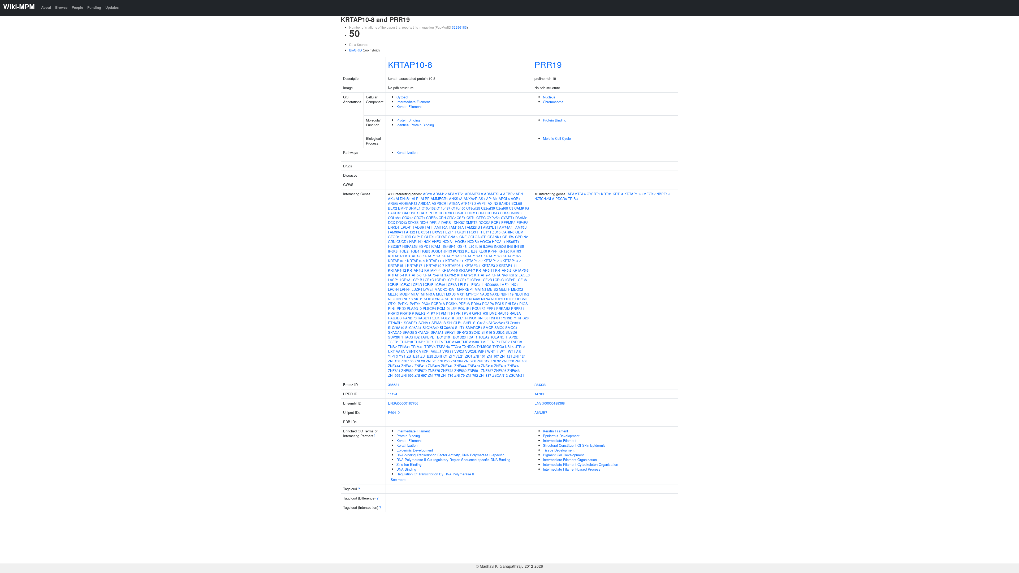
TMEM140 (452, 341)
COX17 (407, 217)
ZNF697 (420, 375)
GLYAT (442, 236)
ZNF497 (513, 365)
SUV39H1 (395, 337)
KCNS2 (458, 251)
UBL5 (509, 346)
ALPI (416, 198)
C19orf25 (473, 208)
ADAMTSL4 (493, 193)
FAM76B (520, 227)
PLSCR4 (429, 308)
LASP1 (393, 279)
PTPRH (457, 313)
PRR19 (548, 64)
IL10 (471, 246)
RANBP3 (410, 317)
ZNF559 (407, 370)
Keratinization (406, 152)
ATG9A (454, 203)
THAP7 (419, 341)
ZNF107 (493, 356)
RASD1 (423, 317)
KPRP (493, 251)
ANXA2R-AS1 (474, 198)
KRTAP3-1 (472, 265)
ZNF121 (506, 356)
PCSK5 (451, 303)
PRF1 (490, 308)
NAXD (494, 294)
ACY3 (427, 193)
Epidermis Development (414, 450)
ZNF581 (474, 370)
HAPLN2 (415, 241)
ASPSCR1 (440, 203)
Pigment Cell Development (563, 454)
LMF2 (504, 284)
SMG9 (499, 327)
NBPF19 (506, 294)
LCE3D (416, 284)
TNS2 (392, 346)
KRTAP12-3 (492, 260)
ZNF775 (434, 375)
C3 (511, 208)
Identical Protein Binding (415, 124)
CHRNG (493, 212)
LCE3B (393, 284)
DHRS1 (447, 222)
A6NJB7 (540, 412)
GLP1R (417, 236)
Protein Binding (408, 120)
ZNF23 (431, 360)
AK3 (391, 198)
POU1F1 (464, 308)
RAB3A (515, 313)
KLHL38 (471, 251)
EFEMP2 (508, 222)
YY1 (402, 356)
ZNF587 (487, 370)
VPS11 (447, 351)
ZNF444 (460, 365)
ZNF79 (459, 375)
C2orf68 (502, 208)
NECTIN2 (522, 294)
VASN (400, 351)
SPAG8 (408, 332)
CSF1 (461, 217)
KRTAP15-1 (397, 265)
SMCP (488, 327)
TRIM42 (417, 346)
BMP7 (403, 208)
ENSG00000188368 (549, 403)
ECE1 (495, 222)
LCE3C (405, 284)
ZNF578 (447, 370)
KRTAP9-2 (448, 274)
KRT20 (504, 251)
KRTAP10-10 (451, 255)
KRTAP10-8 (410, 64)
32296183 (459, 27)
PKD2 (401, 308)
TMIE (484, 341)
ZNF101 (479, 356)
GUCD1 (402, 241)
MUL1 (440, 294)
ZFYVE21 (456, 356)
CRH (442, 217)
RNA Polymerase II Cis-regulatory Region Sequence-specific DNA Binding (453, 459)
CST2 (471, 217)
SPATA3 (437, 332)
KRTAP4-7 (467, 270)
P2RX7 (403, 303)
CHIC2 (470, 212)
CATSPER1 (429, 212)
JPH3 (447, 251)
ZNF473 (474, 365)
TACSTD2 (412, 337)
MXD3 (451, 294)
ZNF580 (460, 370)
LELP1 (463, 284)
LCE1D (440, 279)
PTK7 (430, 313)
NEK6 (408, 298)
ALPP (425, 198)
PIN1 (392, 308)
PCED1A (438, 303)
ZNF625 (500, 370)
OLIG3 (509, 298)
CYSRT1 (507, 217)
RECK (435, 317)
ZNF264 (457, 360)
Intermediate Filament (413, 101)
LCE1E (452, 279)
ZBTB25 (426, 356)
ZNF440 (447, 365)
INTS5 (519, 246)
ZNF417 (407, 365)
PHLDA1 (511, 303)
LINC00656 (490, 284)
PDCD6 (561, 198)
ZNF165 (407, 360)
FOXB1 (460, 232)
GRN (391, 241)
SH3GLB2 (454, 322)
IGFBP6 (449, 246)
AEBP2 (509, 193)
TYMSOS (484, 346)
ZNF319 (483, 360)
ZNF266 (470, 360)
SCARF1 (410, 322)
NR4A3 (474, 298)
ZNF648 (513, 370)
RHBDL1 (457, 317)
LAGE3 (524, 274)
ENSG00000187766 (403, 403)
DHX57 (459, 222)
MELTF (504, 289)
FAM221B (472, 227)
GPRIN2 (521, 236)
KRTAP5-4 (396, 274)
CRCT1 (419, 217)
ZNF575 (434, 370)
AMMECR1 (439, 198)
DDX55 (413, 222)
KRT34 (618, 193)
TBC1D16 (442, 337)
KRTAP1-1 (396, 255)
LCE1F (463, 279)
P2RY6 (415, 303)
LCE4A (440, 284)
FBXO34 (422, 232)
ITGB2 (403, 251)
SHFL (467, 322)
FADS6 (418, 227)
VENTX (412, 351)
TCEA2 (483, 337)
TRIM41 (404, 346)
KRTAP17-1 (416, 265)
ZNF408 (521, 360)
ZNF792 (472, 375)
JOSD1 (436, 251)
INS (510, 246)
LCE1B (417, 279)
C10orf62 (428, 208)
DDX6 (424, 222)
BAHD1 (504, 203)
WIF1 (482, 351)
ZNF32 (495, 360)
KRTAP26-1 (454, 265)
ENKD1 (393, 227)
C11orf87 (443, 208)
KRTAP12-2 (473, 260)
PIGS (523, 303)
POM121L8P (447, 308)
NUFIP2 (497, 298)
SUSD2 (498, 332)
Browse (61, 7)
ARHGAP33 (408, 203)
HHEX (436, 241)
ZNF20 (419, 360)
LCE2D (510, 279)
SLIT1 (459, 327)
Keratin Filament (409, 106)
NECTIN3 (395, 298)
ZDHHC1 (441, 356)
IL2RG (488, 246)
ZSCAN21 (516, 375)
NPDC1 (450, 298)
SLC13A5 (480, 322)
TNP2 (505, 341)
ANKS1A (456, 198)
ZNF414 (394, 365)
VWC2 (459, 351)
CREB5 (432, 217)
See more (398, 479)
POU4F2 (478, 308)
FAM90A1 (395, 232)
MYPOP (472, 294)
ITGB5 (425, 251)
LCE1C (428, 279)
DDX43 (401, 222)
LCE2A (475, 279)
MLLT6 (393, 294)
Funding (94, 7)
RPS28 (523, 317)
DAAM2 (521, 217)
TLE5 (439, 341)
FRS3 (471, 232)
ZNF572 (420, 370)
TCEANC (497, 337)
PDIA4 (476, 303)
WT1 (503, 351)
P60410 (394, 412)
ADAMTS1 (456, 193)
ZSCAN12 (500, 375)
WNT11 (493, 351)
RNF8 (493, 317)
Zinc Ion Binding (408, 464)
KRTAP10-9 (416, 260)
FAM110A (440, 227)
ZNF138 (394, 360)
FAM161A (456, 227)
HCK (427, 241)
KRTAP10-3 (492, 255)
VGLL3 (436, 351)
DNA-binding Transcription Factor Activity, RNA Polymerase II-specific (450, 454)
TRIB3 (573, 198)
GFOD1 (394, 236)
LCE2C (498, 279)
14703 (539, 393)
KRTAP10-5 (512, 255)
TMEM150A (470, 341)
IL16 (478, 246)
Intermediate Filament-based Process (572, 469)
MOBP (404, 294)
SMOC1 (511, 327)
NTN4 (485, 298)
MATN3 (480, 289)
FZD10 (495, 232)
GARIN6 (508, 232)
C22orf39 (488, 208)
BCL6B (516, 203)
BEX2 (392, 208)
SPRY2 (462, 332)
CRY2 (451, 217)
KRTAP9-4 (482, 274)
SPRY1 (450, 332)
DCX (391, 222)
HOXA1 (448, 241)
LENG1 (475, 284)
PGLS (499, 303)
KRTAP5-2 (503, 270)
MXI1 (461, 294)
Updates (112, 7)
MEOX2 (517, 289)
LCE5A (451, 284)
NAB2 (484, 294)
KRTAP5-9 (430, 274)
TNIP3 (495, 341)
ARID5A (424, 203)
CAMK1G (521, 208)
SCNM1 (424, 322)
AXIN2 (493, 203)
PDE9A (464, 303)
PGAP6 (488, 303)
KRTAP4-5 (450, 270)
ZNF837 (485, 375)
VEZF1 (424, 351)
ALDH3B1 (403, 198)
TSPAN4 (443, 346)
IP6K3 (393, 251)
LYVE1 (428, 289)
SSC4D (474, 332)
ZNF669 (394, 375)
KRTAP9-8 (499, 274)
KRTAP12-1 (454, 260)
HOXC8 (485, 241)
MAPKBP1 (465, 289)
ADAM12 (440, 193)
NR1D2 (462, 298)
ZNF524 (394, 370)
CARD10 (394, 212)
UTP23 (520, 346)
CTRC (481, 217)
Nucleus (549, 96)
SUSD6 (511, 332)
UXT (391, 351)
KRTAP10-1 (431, 255)
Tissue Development (559, 450)
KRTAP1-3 (413, 255)
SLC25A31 (413, 327)
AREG (393, 203)
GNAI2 (453, 236)
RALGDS (395, 317)
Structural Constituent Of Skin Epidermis (574, 445)
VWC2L (471, 351)
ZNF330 (508, 360)
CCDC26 (445, 212)
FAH (428, 227)
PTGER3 (418, 313)
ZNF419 (420, 365)
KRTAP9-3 (465, 274)
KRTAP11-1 (435, 260)
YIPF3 (393, 356)
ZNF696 (407, 375)
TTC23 (456, 346)
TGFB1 (393, 341)
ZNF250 (443, 360)
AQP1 (515, 198)
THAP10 (406, 341)
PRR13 (393, 313)
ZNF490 (487, 365)
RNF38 (483, 317)
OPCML (521, 298)
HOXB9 (473, 241)
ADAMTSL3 (474, 193)
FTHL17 (483, 232)
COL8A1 (394, 217)
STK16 (486, 332)
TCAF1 (472, 337)
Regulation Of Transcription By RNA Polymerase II (435, 473)
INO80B (500, 246)
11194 (392, 393)
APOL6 (504, 198)
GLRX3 (429, 236)
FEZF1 (448, 232)
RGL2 (445, 317)
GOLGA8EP (477, 236)
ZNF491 (500, 365)
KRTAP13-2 (512, 260)
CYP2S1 (493, 217)
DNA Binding (406, 469)
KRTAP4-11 (508, 265)
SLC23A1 (513, 322)
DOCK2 (484, 222)
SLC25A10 (396, 327)
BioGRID (355, 50)
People (77, 7)
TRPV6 (429, 346)
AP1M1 (492, 198)
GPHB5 (508, 236)
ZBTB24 (413, 356)
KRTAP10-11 (472, 255)
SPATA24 (422, 332)
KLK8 (482, 251)
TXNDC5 (469, 346)
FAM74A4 (504, 227)
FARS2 (409, 232)
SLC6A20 (447, 327)
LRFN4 (405, 289)
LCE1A (405, 279)
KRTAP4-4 (432, 270)
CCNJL (458, 212)
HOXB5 (460, 241)
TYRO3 (498, 346)
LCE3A (521, 279)
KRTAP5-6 (413, 274)
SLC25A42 (430, 327)
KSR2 (513, 274)
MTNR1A (428, 294)
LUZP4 (417, 289)
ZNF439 (434, 365)
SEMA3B (438, 322)
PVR (467, 313)
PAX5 (425, 303)
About (46, 7)
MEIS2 (492, 289)
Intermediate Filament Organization (570, 459)
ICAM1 (436, 246)
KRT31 (606, 193)
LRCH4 (393, 289)
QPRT (477, 313)
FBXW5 (436, 232)
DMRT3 (471, 222)
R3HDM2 (489, 313)
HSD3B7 (394, 246)
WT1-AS (514, 351)
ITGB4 (414, 251)
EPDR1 (406, 227)
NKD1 (418, 298)
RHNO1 (471, 317)
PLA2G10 (414, 308)
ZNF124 (519, 356)
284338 (540, 384)
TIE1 (430, 341)
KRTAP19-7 (435, 265)
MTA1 (415, 294)
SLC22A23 (497, 322)
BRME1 (415, 208)
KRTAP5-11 (485, 270)
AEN (519, 193)
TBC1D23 (458, 337)
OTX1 (392, 303)
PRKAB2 (503, 308)
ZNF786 (447, 375)
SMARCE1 (473, 327)
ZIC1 (468, 356)
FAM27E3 (488, 227)
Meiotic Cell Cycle (557, 138)
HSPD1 (424, 246)
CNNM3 (515, 212)
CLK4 (504, 212)
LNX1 (514, 284)
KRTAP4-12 (397, 270)
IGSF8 (461, 246)
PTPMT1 (443, 313)
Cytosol (402, 96)
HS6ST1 (512, 241)
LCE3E (428, 284)
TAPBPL (427, 337)
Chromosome (553, 101)
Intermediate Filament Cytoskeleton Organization (580, 464)
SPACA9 (394, 332)
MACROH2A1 (445, 289)
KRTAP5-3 (520, 270)
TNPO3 (516, 341)
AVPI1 (482, 203)
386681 (393, 384)
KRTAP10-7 (397, 260)
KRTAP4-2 (415, 270)
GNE (463, 236)
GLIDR (406, 236)
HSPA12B (410, 246)
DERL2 (434, 222)
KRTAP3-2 (490, 265)
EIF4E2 (522, 222)
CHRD (481, 212)
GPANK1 (494, 236)
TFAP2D (511, 337)
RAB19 (503, 313)
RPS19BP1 (508, 317)
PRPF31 (517, 308)
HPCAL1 (498, 241)
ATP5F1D (468, 203)
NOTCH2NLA (434, 298)
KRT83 (515, 251)
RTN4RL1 (395, 322)
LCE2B (486, 279)
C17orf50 (458, 208)
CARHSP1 (410, 212)
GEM (519, 232)
